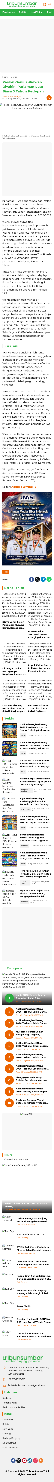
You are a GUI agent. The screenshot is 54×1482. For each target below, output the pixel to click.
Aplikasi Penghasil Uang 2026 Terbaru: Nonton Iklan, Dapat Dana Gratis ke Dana (35, 857)
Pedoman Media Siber (14, 1407)
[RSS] (41, 1460)
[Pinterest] (24, 1460)
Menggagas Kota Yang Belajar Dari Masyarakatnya (31, 1079)
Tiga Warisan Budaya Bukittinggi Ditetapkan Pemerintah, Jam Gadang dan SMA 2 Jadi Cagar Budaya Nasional (34, 804)
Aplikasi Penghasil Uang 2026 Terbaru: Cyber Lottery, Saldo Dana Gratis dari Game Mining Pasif (32, 1045)
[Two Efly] (8, 1236)
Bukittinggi (25, 809)
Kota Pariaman (10, 1447)
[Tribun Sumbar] (22, 4)
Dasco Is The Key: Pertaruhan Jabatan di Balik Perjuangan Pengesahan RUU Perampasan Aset (13, 708)
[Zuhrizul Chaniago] (8, 1322)
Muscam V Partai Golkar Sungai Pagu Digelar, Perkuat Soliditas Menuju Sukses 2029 (30, 1033)
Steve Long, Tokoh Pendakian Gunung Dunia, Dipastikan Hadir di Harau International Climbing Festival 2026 (13, 625)
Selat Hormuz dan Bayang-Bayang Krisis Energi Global (32, 1292)
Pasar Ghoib (23, 1306)
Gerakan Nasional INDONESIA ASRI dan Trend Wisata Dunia (34, 1320)
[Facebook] (31, 579)
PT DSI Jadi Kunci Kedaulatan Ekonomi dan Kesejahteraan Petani (33, 1249)
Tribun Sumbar (34, 1471)
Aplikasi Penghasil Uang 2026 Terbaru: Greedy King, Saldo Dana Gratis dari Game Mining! (32, 1067)
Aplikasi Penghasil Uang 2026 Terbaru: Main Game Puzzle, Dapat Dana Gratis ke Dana (35, 821)
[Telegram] (43, 579)
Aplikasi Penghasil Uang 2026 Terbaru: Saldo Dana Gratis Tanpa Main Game (31, 1056)
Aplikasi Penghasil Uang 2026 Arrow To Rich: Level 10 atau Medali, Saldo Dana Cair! (35, 747)
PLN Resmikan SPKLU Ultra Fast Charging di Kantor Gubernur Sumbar (39, 634)
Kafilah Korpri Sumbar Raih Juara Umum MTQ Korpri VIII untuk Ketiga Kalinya (35, 781)
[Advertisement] (27, 46)
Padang (6, 1433)
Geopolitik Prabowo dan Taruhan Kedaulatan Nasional (34, 1335)
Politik (23, 771)
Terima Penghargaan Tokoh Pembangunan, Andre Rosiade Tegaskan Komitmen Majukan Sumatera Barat (34, 840)
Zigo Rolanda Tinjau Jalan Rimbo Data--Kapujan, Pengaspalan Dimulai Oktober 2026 (34, 895)
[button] (44, 4)
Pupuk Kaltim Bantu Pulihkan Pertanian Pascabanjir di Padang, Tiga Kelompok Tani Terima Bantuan (39, 668)
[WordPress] (29, 1460)
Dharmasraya (9, 1443)
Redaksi (6, 1398)
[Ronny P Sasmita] (8, 1250)
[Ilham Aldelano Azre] (8, 1265)
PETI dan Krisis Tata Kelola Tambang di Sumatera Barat (33, 1263)
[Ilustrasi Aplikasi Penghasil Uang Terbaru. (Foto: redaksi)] (9, 730)
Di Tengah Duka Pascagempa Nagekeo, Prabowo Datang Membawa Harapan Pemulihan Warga (13, 671)
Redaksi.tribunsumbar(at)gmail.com (26, 1385)
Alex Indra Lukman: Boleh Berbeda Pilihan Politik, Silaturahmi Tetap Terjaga (35, 763)
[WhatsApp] (49, 579)
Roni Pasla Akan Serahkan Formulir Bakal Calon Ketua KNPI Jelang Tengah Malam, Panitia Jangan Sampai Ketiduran (35, 876)
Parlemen (24, 845)
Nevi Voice (8, 1429)
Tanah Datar (23, 882)
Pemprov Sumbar (24, 790)
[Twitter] (37, 579)
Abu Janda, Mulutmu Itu (30, 1234)
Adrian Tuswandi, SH (12, 96)
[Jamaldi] (8, 1279)
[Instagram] (35, 1460)
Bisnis (23, 735)
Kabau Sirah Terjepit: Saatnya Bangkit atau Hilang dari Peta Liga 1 (34, 1277)
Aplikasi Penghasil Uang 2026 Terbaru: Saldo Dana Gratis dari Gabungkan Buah (32, 1010)
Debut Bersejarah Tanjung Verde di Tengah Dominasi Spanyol (32, 1220)
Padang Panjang (11, 1438)
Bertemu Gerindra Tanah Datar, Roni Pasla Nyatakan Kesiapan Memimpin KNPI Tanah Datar (31, 1102)
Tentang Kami (9, 1402)
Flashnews (7, 1419)
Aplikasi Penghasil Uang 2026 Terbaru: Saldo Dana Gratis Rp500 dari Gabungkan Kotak (32, 1022)
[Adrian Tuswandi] (8, 1221)
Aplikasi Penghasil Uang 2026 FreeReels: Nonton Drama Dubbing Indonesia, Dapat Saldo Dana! (35, 729)
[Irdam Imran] (8, 1337)
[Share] (49, 97)
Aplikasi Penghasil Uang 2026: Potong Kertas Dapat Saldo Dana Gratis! (31, 1090)
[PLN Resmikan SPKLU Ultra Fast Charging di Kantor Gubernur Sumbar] (40, 610)
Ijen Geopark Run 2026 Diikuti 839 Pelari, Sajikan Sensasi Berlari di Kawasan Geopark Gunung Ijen (38, 708)
